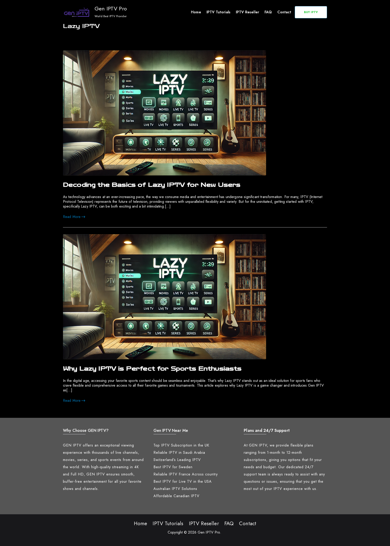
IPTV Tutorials (218, 12)
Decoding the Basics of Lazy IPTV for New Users (151, 185)
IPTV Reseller (247, 12)
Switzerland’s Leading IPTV (177, 459)
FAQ (268, 12)
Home (196, 12)
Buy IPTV (311, 12)
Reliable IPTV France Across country (185, 474)
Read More (72, 216)
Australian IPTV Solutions (175, 488)
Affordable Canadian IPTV (176, 496)
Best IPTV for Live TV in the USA (182, 481)
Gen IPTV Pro (111, 8)
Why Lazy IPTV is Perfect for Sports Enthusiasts (152, 368)
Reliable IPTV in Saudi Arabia (179, 452)
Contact (284, 12)
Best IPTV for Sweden (173, 467)
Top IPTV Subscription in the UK (181, 445)
